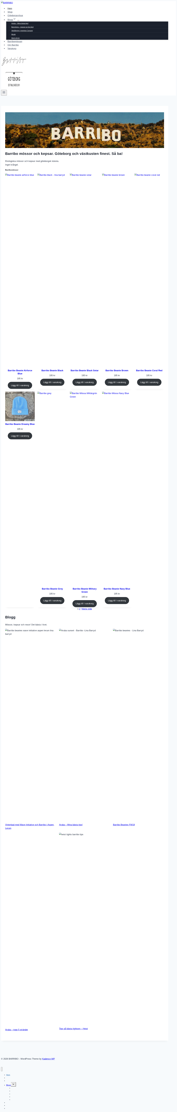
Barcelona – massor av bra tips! (22, 27)
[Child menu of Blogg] (18, 20)
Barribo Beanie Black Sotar (85, 370)
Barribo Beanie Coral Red (149, 370)
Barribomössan (15, 41)
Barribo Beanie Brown (116, 370)
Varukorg (12, 48)
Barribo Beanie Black (52, 370)
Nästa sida (87, 609)
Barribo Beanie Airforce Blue (20, 372)
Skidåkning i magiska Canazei (22, 31)
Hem (10, 8)
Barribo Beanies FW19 (124, 825)
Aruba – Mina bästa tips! (19, 23)
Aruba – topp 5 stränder (16, 1029)
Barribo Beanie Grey (52, 589)
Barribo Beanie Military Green (85, 590)
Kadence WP (48, 1059)
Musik (13, 34)
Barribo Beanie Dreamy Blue (20, 424)
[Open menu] (4, 93)
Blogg (8, 1085)
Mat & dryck (15, 38)
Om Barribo (13, 45)
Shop (10, 12)
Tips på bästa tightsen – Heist (73, 1028)
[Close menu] (1, 1069)
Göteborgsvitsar (15, 15)
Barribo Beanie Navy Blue (117, 589)
